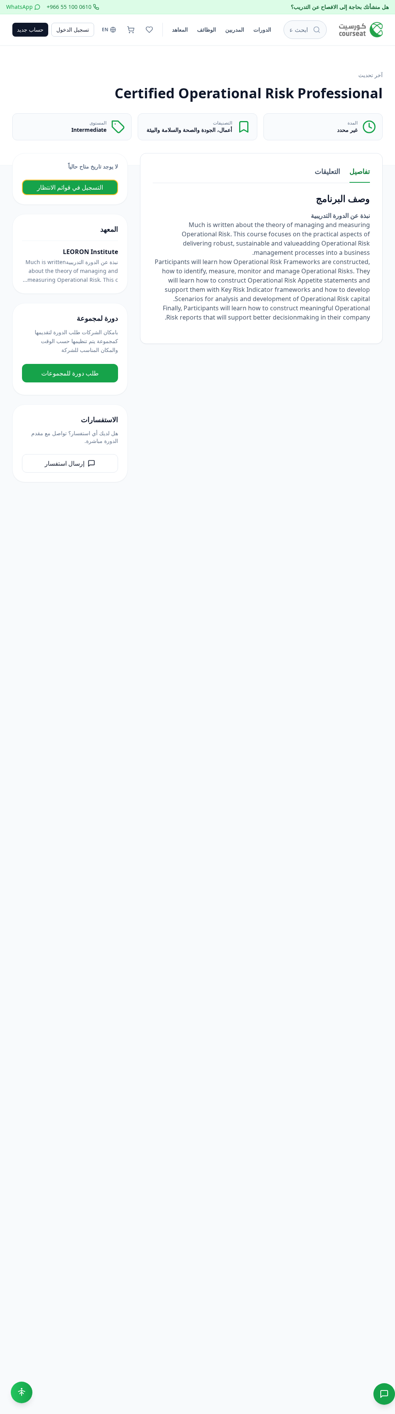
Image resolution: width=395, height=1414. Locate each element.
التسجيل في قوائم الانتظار (70, 187)
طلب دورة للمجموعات (70, 373)
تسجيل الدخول (72, 29)
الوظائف (206, 29)
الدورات (262, 29)
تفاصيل (359, 171)
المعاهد (180, 29)
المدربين (234, 29)
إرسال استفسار (64, 463)
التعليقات (327, 171)
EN (105, 29)
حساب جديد (30, 29)
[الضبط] (21, 1392)
